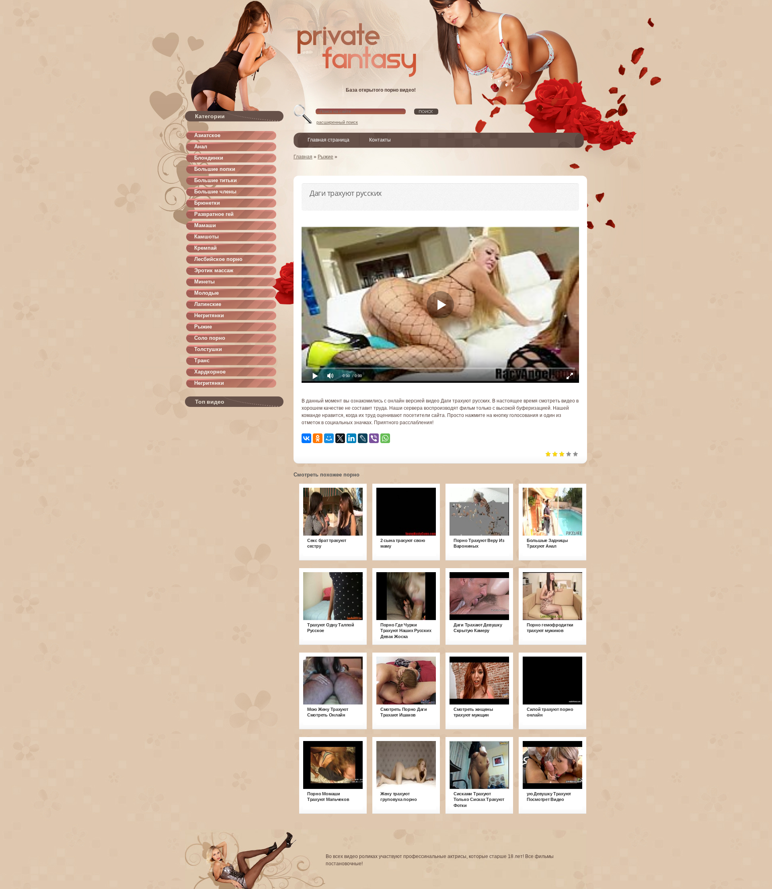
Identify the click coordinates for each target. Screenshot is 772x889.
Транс (201, 360)
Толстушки (208, 349)
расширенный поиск (337, 122)
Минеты (204, 282)
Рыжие (203, 327)
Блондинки (208, 158)
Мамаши (205, 225)
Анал (200, 147)
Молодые (206, 293)
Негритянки (209, 315)
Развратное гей (214, 214)
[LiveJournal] (363, 438)
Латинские (207, 304)
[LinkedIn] (351, 438)
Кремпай (205, 248)
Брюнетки (207, 203)
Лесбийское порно (218, 259)
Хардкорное (210, 372)
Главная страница (328, 140)
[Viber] (374, 438)
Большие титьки (215, 180)
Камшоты (206, 237)
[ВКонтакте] (306, 438)
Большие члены (215, 192)
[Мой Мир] (329, 438)
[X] (340, 438)
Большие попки (214, 169)
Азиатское (207, 135)
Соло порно (209, 338)
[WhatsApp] (385, 438)
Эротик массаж (213, 270)
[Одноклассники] (317, 438)
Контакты (380, 140)
